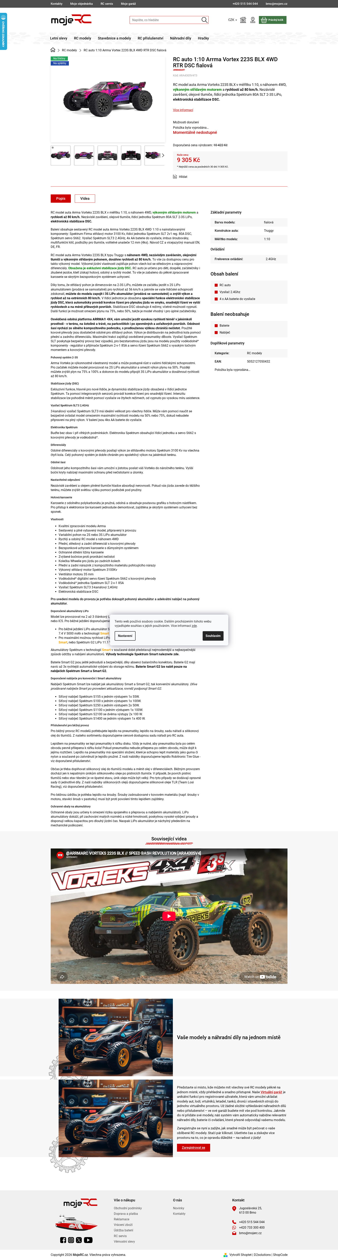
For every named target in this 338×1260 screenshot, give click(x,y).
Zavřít (195, 177)
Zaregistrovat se (193, 1147)
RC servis (107, 4)
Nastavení (125, 636)
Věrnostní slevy (124, 1241)
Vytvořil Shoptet (240, 1255)
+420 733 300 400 (252, 1227)
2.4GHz (271, 259)
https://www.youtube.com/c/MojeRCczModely (88, 1240)
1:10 (267, 239)
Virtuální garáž (271, 1092)
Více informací (183, 110)
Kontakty (56, 4)
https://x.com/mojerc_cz (79, 1240)
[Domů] (53, 50)
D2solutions (262, 1255)
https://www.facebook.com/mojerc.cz (63, 1240)
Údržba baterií (123, 1230)
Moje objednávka (81, 4)
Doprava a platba (126, 1214)
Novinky (178, 1208)
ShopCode (280, 1255)
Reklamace (121, 1219)
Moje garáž (128, 4)
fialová (268, 222)
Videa (85, 198)
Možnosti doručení (186, 122)
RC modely (254, 353)
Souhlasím (213, 636)
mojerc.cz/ (71, 1240)
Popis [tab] (60, 198)
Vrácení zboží (123, 1225)
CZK (231, 20)
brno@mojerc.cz (250, 1233)
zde (194, 626)
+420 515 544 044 (252, 1222)
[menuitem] (59, 38)
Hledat (204, 20)
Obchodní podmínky (128, 1208)
